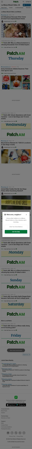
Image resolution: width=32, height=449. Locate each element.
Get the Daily (16, 231)
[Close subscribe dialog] (26, 214)
